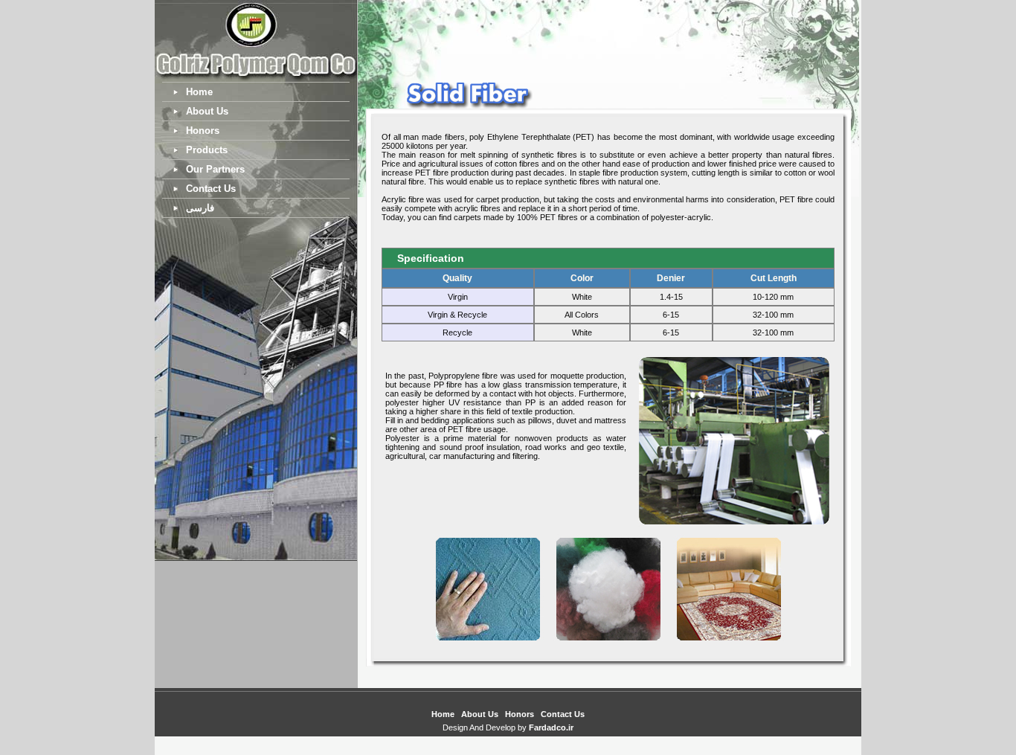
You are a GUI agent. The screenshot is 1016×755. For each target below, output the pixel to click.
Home (199, 91)
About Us (207, 111)
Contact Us (211, 188)
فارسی (200, 207)
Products (207, 149)
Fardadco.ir (551, 727)
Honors (202, 130)
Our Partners (215, 169)
